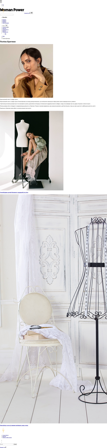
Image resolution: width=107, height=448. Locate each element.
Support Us (27, 13)
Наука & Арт (5, 31)
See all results (5, 23)
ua (5, 34)
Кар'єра (4, 30)
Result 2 (4, 20)
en (3, 4)
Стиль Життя (5, 29)
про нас (4, 28)
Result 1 (4, 19)
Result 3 (4, 21)
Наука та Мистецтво (7, 437)
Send (15, 444)
